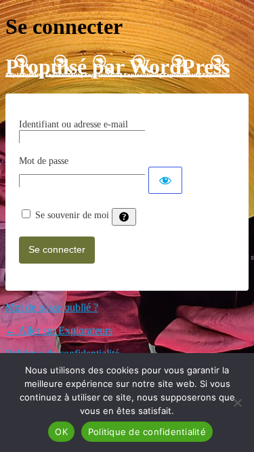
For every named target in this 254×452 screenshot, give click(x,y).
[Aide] (124, 217)
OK (61, 431)
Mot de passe (43, 161)
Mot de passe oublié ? (51, 307)
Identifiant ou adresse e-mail (73, 124)
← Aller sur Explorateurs (58, 330)
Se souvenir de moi (72, 215)
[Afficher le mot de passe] (165, 180)
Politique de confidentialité (147, 431)
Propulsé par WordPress (117, 66)
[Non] (237, 402)
